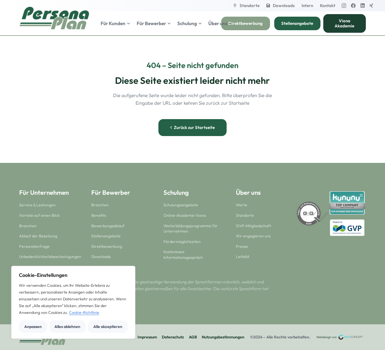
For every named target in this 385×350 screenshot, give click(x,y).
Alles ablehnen (67, 326)
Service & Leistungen (37, 204)
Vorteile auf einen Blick (39, 215)
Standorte (245, 215)
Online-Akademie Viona (184, 215)
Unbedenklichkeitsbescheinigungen (50, 256)
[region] (73, 302)
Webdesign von (326, 337)
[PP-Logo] (54, 18)
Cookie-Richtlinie (84, 312)
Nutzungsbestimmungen (223, 337)
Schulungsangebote (180, 204)
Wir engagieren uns (253, 236)
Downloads (101, 256)
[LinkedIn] (362, 5)
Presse (242, 246)
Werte (241, 204)
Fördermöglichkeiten (182, 241)
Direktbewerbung (106, 246)
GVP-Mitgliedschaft (253, 225)
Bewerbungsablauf (108, 225)
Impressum (147, 337)
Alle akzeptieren (107, 326)
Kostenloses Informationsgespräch (183, 254)
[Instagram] (344, 5)
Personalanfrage (34, 246)
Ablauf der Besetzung (38, 236)
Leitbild (242, 256)
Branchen (28, 225)
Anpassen (33, 326)
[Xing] (371, 5)
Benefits (98, 215)
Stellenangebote (106, 236)
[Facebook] (353, 5)
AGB (193, 337)
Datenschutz (173, 337)
